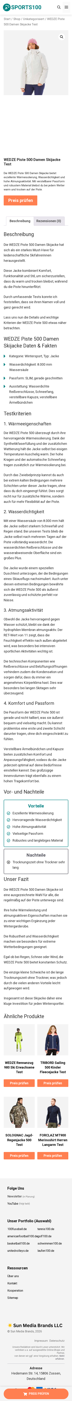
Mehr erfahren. (60, 1357)
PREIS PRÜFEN (39, 1393)
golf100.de (44, 1236)
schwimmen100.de (49, 1243)
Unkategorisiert (33, 19)
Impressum (41, 1340)
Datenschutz (57, 1340)
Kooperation (15, 1290)
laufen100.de (45, 1250)
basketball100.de (18, 1243)
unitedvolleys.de (18, 1250)
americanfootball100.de (22, 1236)
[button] (61, 37)
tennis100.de (45, 1229)
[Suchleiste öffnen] (59, 7)
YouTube (12, 1203)
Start (7, 19)
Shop (16, 19)
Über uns (13, 1276)
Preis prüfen (20, 200)
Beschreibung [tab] (20, 221)
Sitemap (12, 1298)
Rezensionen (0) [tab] (48, 221)
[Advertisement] (36, 130)
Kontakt (12, 1283)
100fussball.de (17, 1229)
